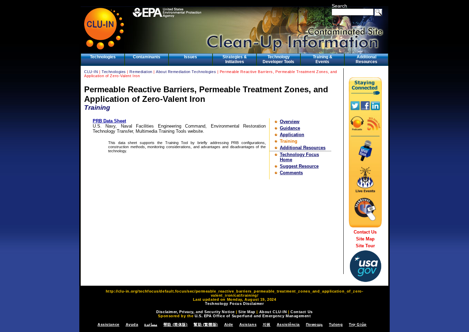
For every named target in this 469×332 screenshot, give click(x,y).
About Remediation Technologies (186, 72)
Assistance (108, 324)
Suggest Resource (299, 166)
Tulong (336, 324)
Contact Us (365, 232)
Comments (291, 172)
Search (339, 6)
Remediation (140, 72)
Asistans (247, 324)
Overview (289, 121)
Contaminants (146, 57)
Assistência (288, 324)
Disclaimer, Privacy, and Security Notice (195, 312)
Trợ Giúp (357, 324)
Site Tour (365, 245)
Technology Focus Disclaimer (234, 303)
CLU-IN (91, 72)
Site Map (365, 238)
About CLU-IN (273, 312)
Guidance (290, 128)
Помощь (314, 324)
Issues (190, 57)
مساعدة (150, 324)
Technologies (103, 57)
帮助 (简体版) (175, 324)
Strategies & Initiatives (234, 59)
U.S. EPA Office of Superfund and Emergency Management (253, 316)
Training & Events (322, 59)
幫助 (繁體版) (206, 324)
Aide (228, 324)
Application (292, 134)
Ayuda (132, 324)
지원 (267, 324)
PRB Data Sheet (109, 120)
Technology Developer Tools (278, 59)
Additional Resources (366, 59)
